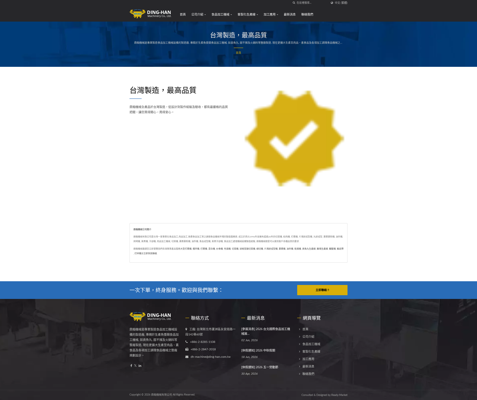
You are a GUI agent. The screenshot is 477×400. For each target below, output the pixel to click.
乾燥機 (297, 249)
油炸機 (290, 249)
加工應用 (270, 14)
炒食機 (219, 249)
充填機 (227, 249)
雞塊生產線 (322, 249)
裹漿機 (282, 249)
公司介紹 (197, 14)
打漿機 (203, 249)
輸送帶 (340, 249)
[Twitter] (135, 366)
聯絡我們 (307, 14)
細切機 (259, 249)
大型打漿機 (186, 249)
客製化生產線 (247, 14)
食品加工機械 (220, 14)
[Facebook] (131, 366)
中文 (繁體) (341, 2)
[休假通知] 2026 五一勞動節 (259, 367)
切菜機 (235, 249)
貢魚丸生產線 (309, 249)
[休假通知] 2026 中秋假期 (258, 350)
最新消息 (290, 14)
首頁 (183, 14)
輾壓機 (332, 249)
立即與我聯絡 (150, 253)
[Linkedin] (140, 366)
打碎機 (138, 253)
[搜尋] (294, 3)
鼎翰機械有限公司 (161, 394)
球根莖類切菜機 (247, 249)
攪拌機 (196, 249)
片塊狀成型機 (271, 249)
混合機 (211, 249)
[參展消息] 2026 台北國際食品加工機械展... (265, 331)
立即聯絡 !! (322, 290)
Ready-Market (339, 395)
